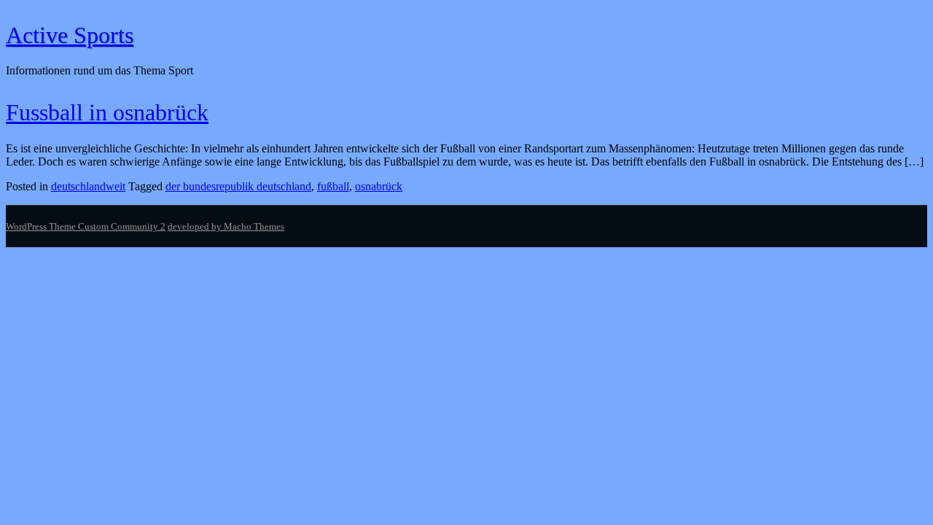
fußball (333, 186)
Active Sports (69, 35)
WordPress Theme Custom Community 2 (85, 226)
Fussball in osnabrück (107, 112)
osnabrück (378, 186)
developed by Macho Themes (226, 226)
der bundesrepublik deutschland (238, 186)
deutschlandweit (88, 186)
